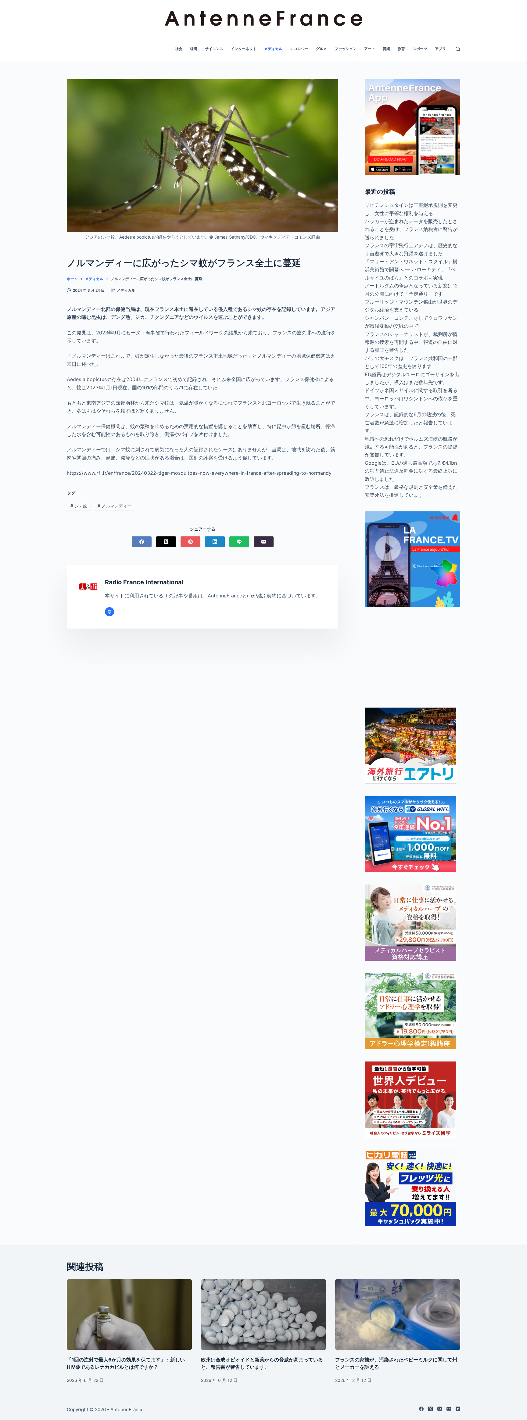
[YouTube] (458, 1409)
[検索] (458, 49)
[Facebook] (142, 541)
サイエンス (214, 48)
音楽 (386, 48)
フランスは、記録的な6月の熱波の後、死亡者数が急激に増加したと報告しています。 (410, 422)
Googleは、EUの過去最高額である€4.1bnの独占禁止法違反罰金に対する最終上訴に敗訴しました (411, 471)
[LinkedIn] (215, 541)
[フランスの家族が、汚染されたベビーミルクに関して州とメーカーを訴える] (397, 1314)
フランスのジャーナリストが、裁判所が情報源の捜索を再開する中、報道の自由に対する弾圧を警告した (411, 342)
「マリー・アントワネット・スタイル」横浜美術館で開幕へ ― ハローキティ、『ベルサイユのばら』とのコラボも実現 (411, 269)
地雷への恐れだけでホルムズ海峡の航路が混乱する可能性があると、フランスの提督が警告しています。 (411, 447)
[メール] (264, 541)
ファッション (346, 48)
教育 (401, 48)
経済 (193, 48)
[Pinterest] (190, 541)
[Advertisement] (412, 657)
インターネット (243, 48)
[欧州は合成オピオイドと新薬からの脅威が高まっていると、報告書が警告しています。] (263, 1314)
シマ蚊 (78, 505)
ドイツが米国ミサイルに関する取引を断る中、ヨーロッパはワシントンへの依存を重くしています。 (411, 398)
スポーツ (420, 48)
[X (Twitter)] (166, 541)
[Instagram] (439, 1409)
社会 (178, 48)
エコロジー (299, 48)
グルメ (321, 48)
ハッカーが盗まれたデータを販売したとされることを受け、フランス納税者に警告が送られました (411, 229)
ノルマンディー (114, 505)
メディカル (273, 48)
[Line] (239, 541)
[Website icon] (109, 611)
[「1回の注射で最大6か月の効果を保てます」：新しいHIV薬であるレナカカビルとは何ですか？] (129, 1314)
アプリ (440, 48)
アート (369, 48)
